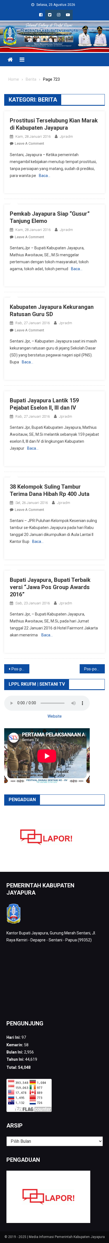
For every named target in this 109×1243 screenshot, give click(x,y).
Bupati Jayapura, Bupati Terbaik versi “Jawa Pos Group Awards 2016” (50, 587)
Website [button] (55, 716)
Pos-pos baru (94, 669)
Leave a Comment (29, 143)
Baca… (44, 175)
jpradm (66, 136)
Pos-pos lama (20, 669)
